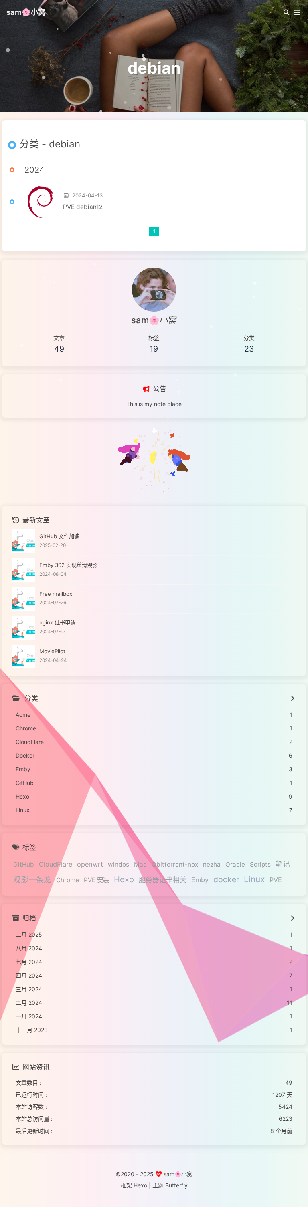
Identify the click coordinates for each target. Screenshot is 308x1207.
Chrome (67, 880)
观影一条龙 (32, 879)
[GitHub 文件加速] (23, 541)
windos (118, 864)
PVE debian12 (83, 207)
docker (226, 879)
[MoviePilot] (23, 656)
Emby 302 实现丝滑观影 (68, 565)
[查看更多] (292, 699)
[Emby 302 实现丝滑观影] (23, 570)
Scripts (260, 864)
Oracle (235, 864)
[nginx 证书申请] (23, 628)
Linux (254, 879)
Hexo (124, 879)
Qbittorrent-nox (175, 864)
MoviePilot (52, 651)
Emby (200, 880)
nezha (212, 864)
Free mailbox (55, 594)
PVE (276, 880)
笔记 (283, 864)
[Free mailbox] (23, 599)
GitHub (23, 864)
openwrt (90, 864)
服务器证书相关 (162, 880)
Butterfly (176, 1185)
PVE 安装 (96, 880)
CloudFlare (55, 864)
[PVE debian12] (40, 202)
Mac (140, 864)
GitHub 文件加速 (59, 536)
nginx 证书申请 (57, 622)
